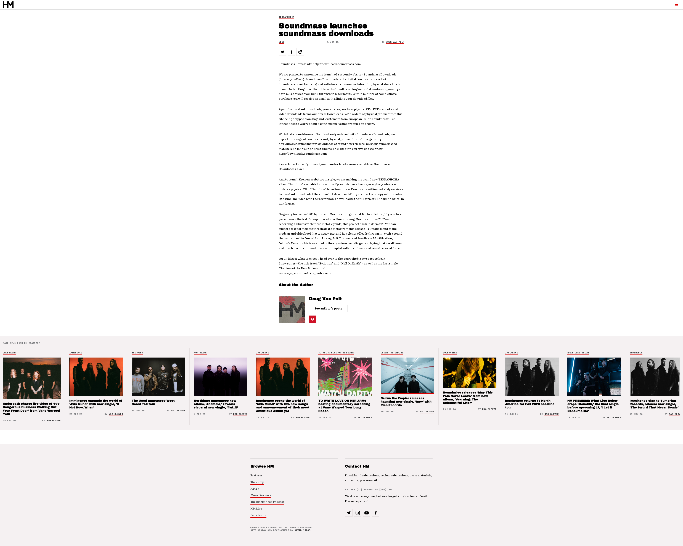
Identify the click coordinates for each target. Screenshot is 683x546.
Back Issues (258, 515)
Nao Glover (53, 420)
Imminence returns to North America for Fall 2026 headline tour (529, 404)
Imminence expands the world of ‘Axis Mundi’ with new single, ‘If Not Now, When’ (96, 404)
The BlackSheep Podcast (267, 501)
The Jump (257, 482)
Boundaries (450, 352)
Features (256, 475)
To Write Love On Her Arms (336, 352)
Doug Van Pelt (395, 41)
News (281, 41)
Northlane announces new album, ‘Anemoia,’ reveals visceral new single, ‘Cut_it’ (216, 404)
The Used (137, 352)
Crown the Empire (392, 352)
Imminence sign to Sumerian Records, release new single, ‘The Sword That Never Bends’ (654, 404)
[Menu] (676, 4)
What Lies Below (578, 352)
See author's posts (328, 308)
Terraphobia (286, 17)
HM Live (256, 508)
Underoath (9, 352)
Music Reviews (260, 495)
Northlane (200, 352)
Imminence (75, 352)
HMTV (255, 488)
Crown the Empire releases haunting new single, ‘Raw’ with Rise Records (406, 401)
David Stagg (302, 530)
